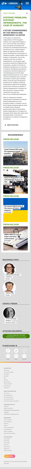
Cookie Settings (23, 461)
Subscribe (9, 456)
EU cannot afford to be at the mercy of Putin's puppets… (13, 208)
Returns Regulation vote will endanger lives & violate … (13, 180)
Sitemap (6, 463)
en (27, 13)
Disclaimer (6, 461)
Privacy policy (14, 461)
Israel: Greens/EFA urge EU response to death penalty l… (13, 151)
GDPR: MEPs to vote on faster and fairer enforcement (12, 237)
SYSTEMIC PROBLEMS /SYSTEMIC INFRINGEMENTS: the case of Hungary (16, 336)
